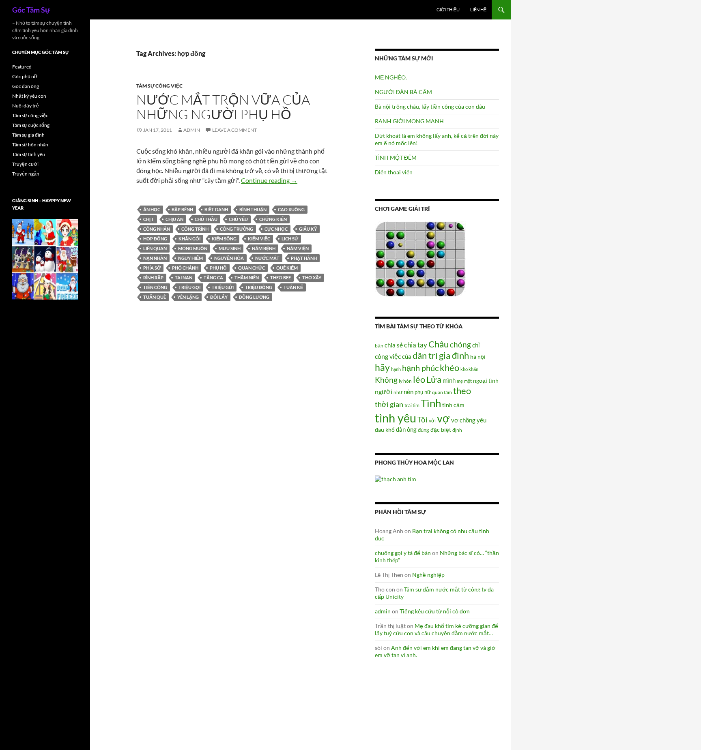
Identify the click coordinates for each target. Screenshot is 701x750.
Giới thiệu (448, 9)
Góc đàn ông (25, 86)
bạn (379, 345)
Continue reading (269, 180)
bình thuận (253, 209)
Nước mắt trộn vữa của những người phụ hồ (223, 106)
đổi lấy (219, 297)
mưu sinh (230, 248)
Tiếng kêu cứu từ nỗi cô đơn (435, 611)
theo (462, 390)
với (432, 421)
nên (408, 391)
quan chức (251, 267)
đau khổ (385, 429)
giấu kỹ (308, 228)
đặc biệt (440, 429)
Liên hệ (478, 9)
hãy (382, 367)
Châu (438, 344)
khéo (449, 367)
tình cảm (453, 404)
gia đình (454, 355)
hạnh (396, 369)
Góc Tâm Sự (31, 9)
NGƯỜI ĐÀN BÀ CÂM (403, 91)
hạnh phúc (420, 368)
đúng (423, 429)
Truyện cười (25, 164)
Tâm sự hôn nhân (30, 144)
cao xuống (291, 209)
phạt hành (304, 258)
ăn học (151, 209)
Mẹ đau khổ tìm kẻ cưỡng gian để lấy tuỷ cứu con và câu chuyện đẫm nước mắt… (436, 629)
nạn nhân (155, 258)
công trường (236, 228)
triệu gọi (189, 287)
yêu (481, 420)
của (406, 356)
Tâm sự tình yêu (28, 154)
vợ (443, 418)
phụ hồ (218, 267)
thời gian (389, 404)
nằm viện (298, 248)
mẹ (460, 381)
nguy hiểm (190, 258)
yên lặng (188, 297)
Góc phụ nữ (24, 76)
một (468, 381)
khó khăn (469, 369)
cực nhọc (276, 228)
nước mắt (267, 258)
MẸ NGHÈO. (391, 77)
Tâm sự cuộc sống (30, 125)
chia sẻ (394, 345)
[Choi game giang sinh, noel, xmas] (45, 259)
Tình (431, 402)
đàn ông (406, 429)
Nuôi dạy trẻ (25, 106)
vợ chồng (463, 420)
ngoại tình (486, 380)
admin (191, 130)
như (398, 392)
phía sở (152, 267)
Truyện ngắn (25, 174)
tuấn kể (293, 287)
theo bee (280, 277)
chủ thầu (206, 219)
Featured (22, 67)
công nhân (156, 228)
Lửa (433, 379)
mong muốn (192, 248)
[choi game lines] (420, 258)
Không (386, 379)
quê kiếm (287, 267)
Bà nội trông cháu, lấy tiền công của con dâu (430, 106)
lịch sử (290, 238)
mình (449, 380)
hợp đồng (155, 238)
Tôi (422, 419)
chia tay (415, 345)
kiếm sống (224, 238)
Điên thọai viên (394, 172)
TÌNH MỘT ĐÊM (396, 157)
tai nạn (183, 277)
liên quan (155, 248)
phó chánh (185, 267)
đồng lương (254, 297)
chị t (148, 219)
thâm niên (246, 277)
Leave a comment (234, 130)
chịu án (174, 219)
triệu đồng (258, 287)
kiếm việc (259, 238)
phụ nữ (423, 392)
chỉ (476, 345)
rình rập (153, 277)
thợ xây (311, 277)
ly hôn (405, 381)
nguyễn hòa (229, 258)
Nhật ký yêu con (29, 96)
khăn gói (189, 238)
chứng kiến (273, 219)
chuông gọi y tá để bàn (403, 552)
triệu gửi (223, 287)
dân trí (425, 355)
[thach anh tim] (395, 478)
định (457, 430)
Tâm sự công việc (159, 86)
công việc (388, 356)
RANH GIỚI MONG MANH (409, 121)
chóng (460, 344)
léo (419, 379)
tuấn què (154, 297)
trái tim (411, 405)
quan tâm (442, 392)
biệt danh (216, 209)
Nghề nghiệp (428, 574)
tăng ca (213, 277)
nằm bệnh (263, 248)
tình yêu (395, 418)
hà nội (478, 356)
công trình (195, 228)
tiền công (155, 287)
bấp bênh (182, 209)
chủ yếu (238, 219)
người (383, 391)
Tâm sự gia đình (28, 135)
